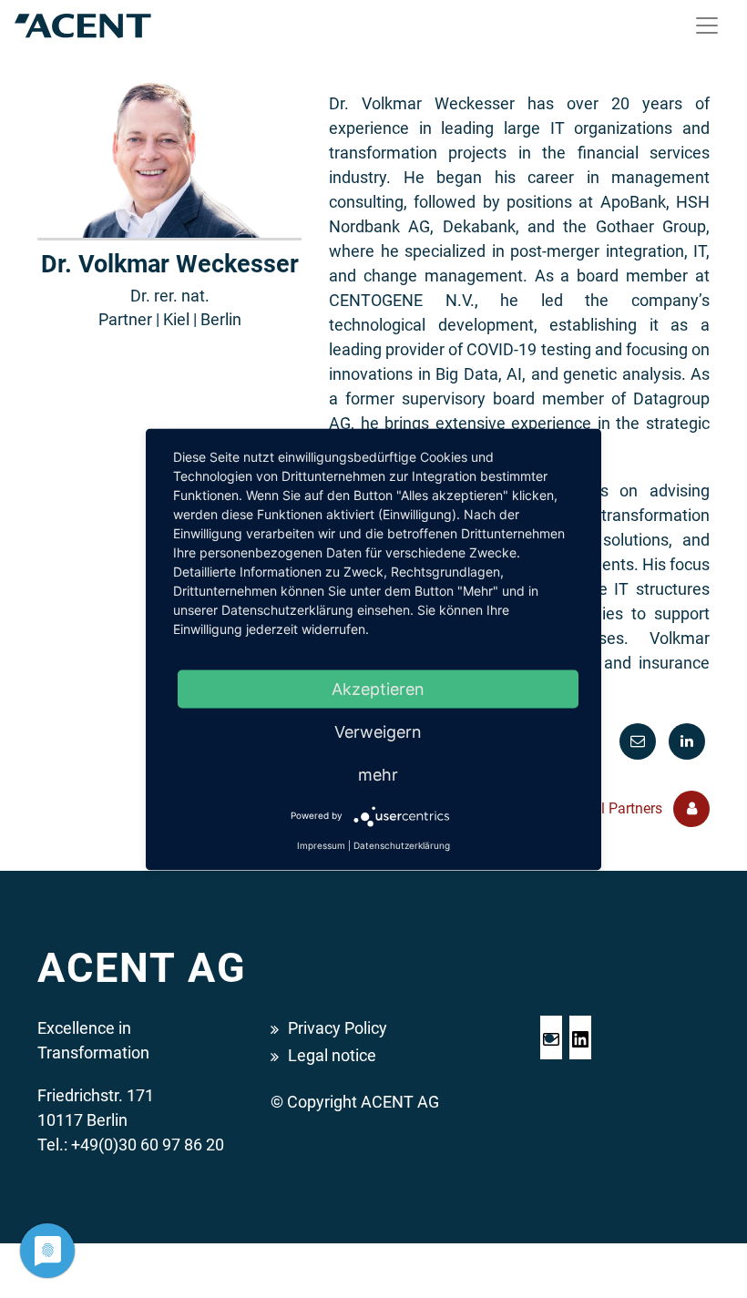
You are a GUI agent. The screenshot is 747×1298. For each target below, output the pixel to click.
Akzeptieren (378, 688)
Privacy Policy (337, 1027)
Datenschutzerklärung (401, 844)
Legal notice (332, 1055)
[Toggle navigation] (706, 25)
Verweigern (378, 731)
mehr (378, 773)
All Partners (627, 808)
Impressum (321, 844)
